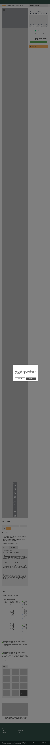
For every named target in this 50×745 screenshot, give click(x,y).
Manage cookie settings (25, 375)
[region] (25, 373)
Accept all (31, 378)
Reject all (20, 378)
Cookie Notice (23, 373)
